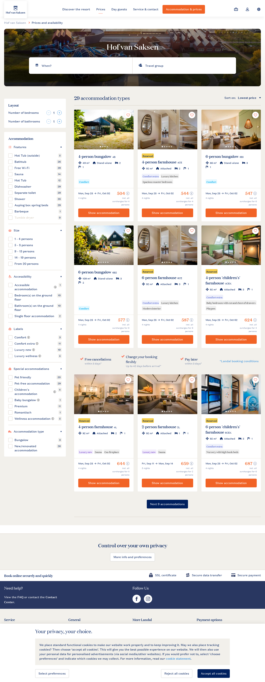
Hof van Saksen (15, 23)
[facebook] (137, 602)
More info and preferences (132, 557)
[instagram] (148, 602)
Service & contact (145, 9)
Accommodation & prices (184, 9)
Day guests (119, 9)
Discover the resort (76, 9)
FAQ (20, 597)
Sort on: (230, 98)
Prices (100, 9)
